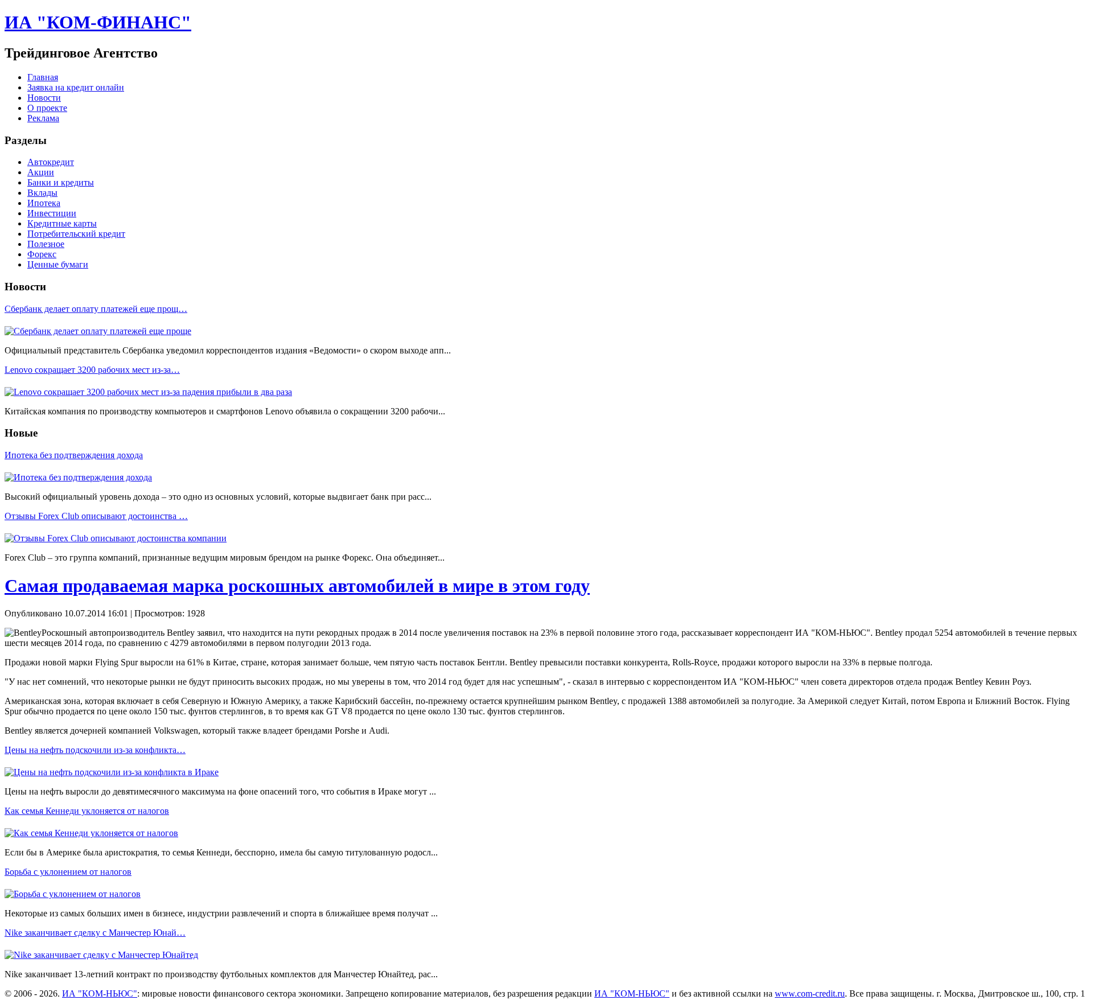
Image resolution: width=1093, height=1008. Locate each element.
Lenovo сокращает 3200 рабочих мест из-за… (92, 370)
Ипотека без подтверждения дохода (74, 455)
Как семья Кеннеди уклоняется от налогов (87, 811)
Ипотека (43, 203)
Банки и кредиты (60, 182)
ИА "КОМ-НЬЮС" (99, 993)
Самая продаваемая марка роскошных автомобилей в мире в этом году (297, 585)
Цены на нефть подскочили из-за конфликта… (95, 750)
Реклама (43, 118)
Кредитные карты (62, 223)
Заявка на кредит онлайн (75, 87)
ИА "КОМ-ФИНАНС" (98, 22)
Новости (44, 97)
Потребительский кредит (76, 233)
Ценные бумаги (57, 264)
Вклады (42, 193)
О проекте (47, 108)
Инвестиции (51, 213)
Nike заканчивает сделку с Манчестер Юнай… (95, 932)
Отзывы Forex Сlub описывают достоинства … (96, 516)
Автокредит (50, 162)
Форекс (41, 254)
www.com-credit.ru (810, 993)
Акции (40, 172)
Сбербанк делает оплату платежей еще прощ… (96, 309)
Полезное (45, 244)
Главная (42, 77)
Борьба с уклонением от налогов (68, 872)
